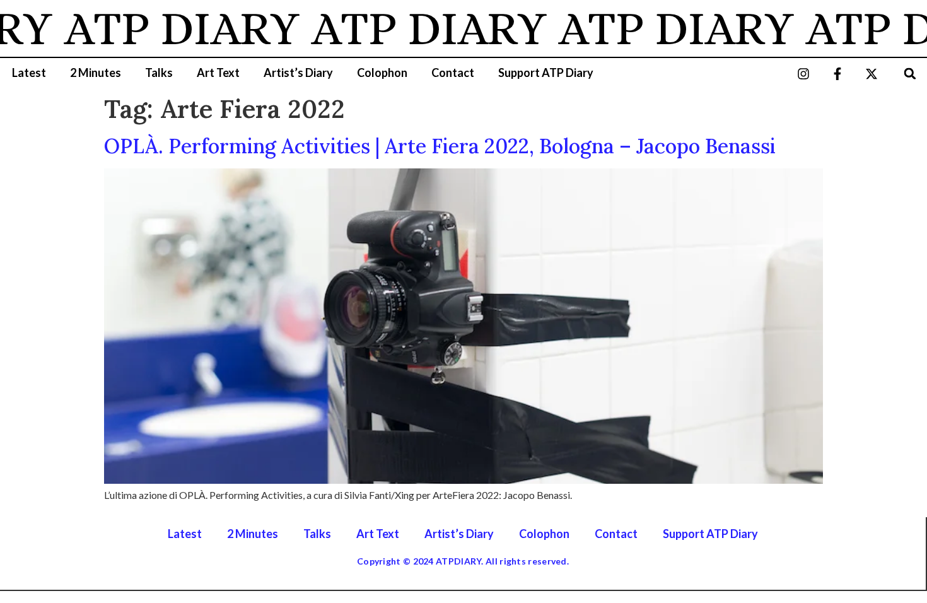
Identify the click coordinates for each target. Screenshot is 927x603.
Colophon (382, 72)
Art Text (218, 72)
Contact (452, 72)
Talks (159, 72)
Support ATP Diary (545, 72)
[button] (910, 73)
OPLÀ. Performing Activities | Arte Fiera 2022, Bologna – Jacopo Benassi (440, 146)
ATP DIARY (171, 28)
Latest (29, 72)
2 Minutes (95, 72)
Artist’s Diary (298, 72)
